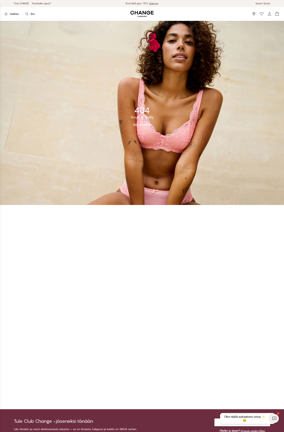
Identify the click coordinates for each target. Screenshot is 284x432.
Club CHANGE (21, 3)
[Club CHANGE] (269, 14)
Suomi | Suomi (262, 3)
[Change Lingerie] (142, 14)
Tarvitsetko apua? (41, 3)
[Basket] (277, 14)
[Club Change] (261, 14)
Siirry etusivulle (142, 124)
